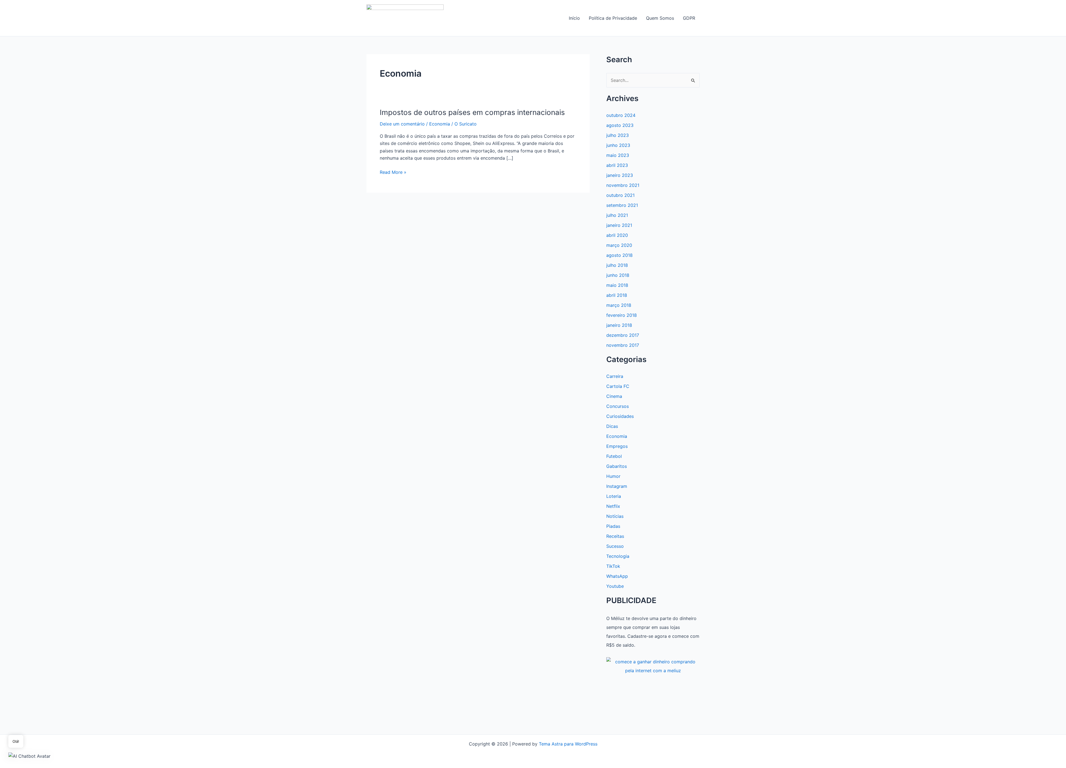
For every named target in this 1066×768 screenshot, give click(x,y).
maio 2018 (617, 285)
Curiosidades (620, 416)
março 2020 (619, 245)
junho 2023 (618, 145)
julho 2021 (617, 215)
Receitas (615, 536)
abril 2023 (617, 165)
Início (574, 18)
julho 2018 (617, 265)
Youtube (615, 586)
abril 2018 (616, 295)
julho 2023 (617, 135)
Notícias (614, 516)
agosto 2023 (619, 125)
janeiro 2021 (619, 225)
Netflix (613, 506)
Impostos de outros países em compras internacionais (472, 112)
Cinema (614, 396)
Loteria (613, 496)
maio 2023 (617, 155)
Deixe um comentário (402, 124)
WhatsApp (617, 576)
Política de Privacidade (613, 18)
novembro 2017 (622, 345)
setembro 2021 (622, 205)
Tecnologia (617, 556)
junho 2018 (617, 275)
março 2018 (618, 305)
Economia (439, 124)
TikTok (613, 566)
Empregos (617, 446)
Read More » (393, 172)
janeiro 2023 (619, 175)
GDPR (689, 18)
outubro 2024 (620, 115)
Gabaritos (616, 466)
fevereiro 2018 (621, 315)
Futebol (614, 456)
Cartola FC (617, 386)
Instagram (616, 486)
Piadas (613, 526)
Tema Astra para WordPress (568, 744)
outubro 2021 (620, 195)
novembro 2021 (622, 185)
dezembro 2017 (622, 335)
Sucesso (615, 546)
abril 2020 (617, 235)
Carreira (614, 376)
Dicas (612, 426)
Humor (613, 476)
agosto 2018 (619, 255)
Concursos (617, 406)
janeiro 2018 (619, 325)
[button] (29, 756)
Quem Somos (660, 18)
